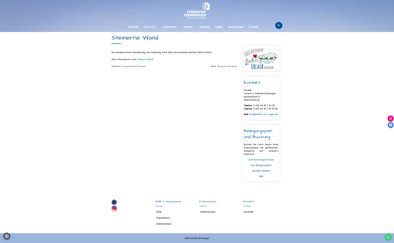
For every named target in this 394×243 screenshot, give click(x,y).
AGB (261, 176)
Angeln (219, 26)
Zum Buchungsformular (261, 159)
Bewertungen (236, 26)
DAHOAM (133, 26)
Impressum (163, 218)
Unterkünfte (169, 26)
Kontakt (253, 26)
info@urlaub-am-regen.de (263, 114)
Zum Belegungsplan (261, 165)
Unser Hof (149, 26)
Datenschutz (164, 224)
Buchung (205, 26)
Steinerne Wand (145, 59)
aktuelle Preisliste (261, 170)
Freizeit (188, 26)
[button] (7, 236)
